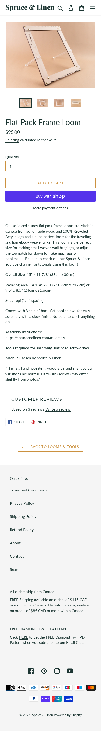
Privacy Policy (22, 503)
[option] (25, 103)
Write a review (58, 409)
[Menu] (92, 7)
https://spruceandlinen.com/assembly (35, 337)
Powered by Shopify (68, 715)
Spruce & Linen (42, 715)
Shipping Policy (23, 516)
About (15, 542)
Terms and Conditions (28, 490)
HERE (23, 637)
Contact (17, 556)
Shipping (12, 140)
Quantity (12, 157)
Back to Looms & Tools (54, 447)
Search (16, 569)
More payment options (50, 208)
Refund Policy (22, 529)
